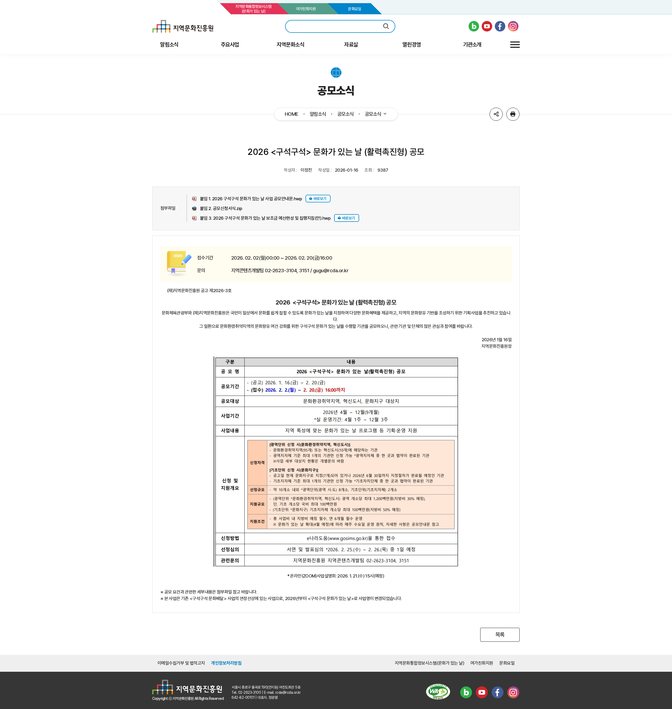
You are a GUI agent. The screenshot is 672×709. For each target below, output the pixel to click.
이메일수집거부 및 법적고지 (181, 663)
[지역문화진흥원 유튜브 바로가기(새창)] (487, 26)
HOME (291, 114)
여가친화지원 (306, 9)
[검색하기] (386, 26)
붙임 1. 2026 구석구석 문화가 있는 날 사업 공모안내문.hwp (251, 198)
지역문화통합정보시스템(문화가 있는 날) (253, 9)
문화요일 (354, 9)
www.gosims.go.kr (250, 633)
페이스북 (497, 692)
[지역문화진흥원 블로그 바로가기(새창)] (473, 26)
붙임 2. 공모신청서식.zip (221, 208)
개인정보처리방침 (226, 663)
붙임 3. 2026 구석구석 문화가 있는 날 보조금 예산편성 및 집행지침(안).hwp (265, 218)
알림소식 (318, 114)
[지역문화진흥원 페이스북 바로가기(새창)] (500, 26)
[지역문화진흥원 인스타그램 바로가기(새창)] (513, 26)
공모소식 (345, 114)
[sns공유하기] (496, 114)
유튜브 (481, 692)
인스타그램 (513, 692)
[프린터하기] (512, 114)
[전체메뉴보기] (515, 44)
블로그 (465, 692)
